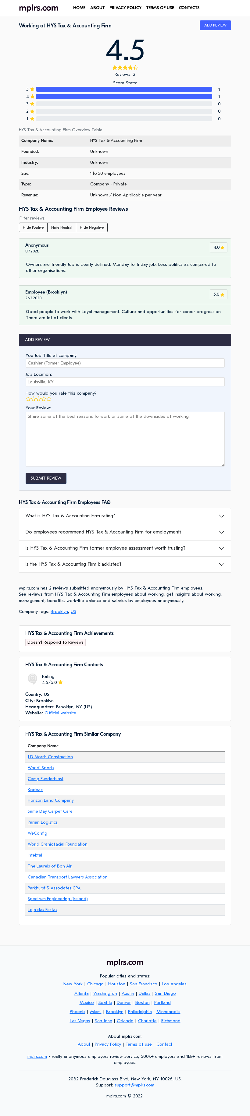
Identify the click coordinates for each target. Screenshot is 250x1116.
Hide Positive (33, 227)
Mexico (87, 1002)
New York (73, 984)
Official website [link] (60, 713)
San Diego (165, 993)
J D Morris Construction (50, 756)
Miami (96, 1011)
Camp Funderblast (45, 778)
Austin (128, 993)
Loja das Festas (42, 909)
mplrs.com (37, 1056)
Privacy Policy (125, 7)
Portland (162, 1002)
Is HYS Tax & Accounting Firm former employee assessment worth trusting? (105, 548)
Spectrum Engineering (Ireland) (58, 898)
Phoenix (77, 1011)
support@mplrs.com (134, 1085)
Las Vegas (80, 1020)
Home (79, 7)
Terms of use (160, 7)
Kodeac (35, 789)
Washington (105, 993)
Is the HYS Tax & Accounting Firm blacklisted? (73, 564)
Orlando (125, 1020)
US (73, 611)
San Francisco (143, 984)
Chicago (95, 984)
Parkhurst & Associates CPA (54, 888)
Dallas (145, 993)
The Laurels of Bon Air (50, 866)
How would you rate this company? (61, 393)
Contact (164, 1044)
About (97, 7)
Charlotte (147, 1020)
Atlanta (81, 993)
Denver (124, 1002)
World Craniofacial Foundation (58, 844)
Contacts (189, 7)
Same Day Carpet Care (50, 811)
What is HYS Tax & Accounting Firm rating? (70, 516)
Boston (142, 1002)
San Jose (103, 1020)
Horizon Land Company (51, 800)
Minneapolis (168, 1011)
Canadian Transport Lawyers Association (68, 877)
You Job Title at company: (51, 355)
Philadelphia (140, 1011)
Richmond (170, 1020)
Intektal (35, 855)
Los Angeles (174, 984)
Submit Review (46, 478)
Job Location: (39, 374)
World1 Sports (41, 767)
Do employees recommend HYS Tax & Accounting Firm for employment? (103, 532)
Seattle (105, 1002)
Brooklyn (59, 611)
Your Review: (38, 407)
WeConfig (37, 833)
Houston (116, 984)
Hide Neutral (61, 227)
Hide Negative (92, 227)
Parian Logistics (43, 822)
